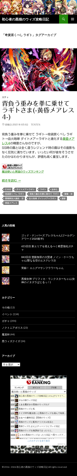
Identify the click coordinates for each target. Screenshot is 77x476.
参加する (62, 444)
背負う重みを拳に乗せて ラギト (44, 194)
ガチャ (5, 97)
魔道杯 (6, 334)
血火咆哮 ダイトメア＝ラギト (42, 198)
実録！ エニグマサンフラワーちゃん (42, 267)
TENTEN (35, 124)
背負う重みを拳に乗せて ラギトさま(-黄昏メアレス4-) (38, 110)
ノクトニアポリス (12, 327)
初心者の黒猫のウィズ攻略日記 (25, 19)
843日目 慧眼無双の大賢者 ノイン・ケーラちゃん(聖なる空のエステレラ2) (47, 258)
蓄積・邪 (68, 194)
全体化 (54, 189)
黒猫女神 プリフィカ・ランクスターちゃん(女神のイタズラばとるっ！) (48, 280)
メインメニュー (72, 19)
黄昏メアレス (11, 203)
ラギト (43, 189)
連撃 (63, 198)
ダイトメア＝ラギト (25, 189)
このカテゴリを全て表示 (38, 441)
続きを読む (11, 180)
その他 (6, 307)
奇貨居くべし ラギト (14, 194)
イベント (7, 314)
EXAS (8, 189)
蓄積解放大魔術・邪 (14, 198)
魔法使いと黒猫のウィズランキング (23, 171)
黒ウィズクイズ (11, 341)
